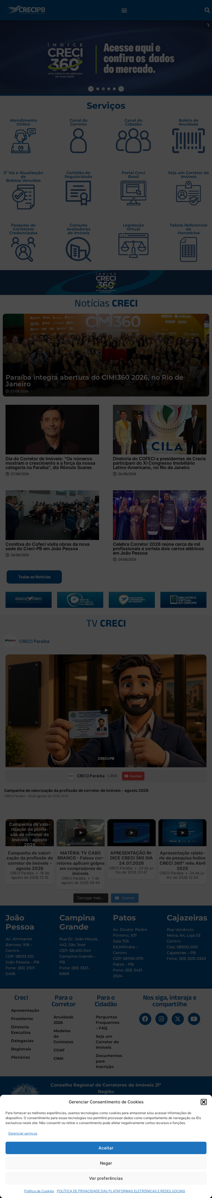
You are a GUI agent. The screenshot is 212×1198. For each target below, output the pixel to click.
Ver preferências (106, 1178)
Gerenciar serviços (22, 1133)
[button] (203, 1102)
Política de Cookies (39, 1191)
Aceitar (106, 1148)
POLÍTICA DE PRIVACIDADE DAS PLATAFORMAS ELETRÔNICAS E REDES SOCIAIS (121, 1191)
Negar (106, 1163)
